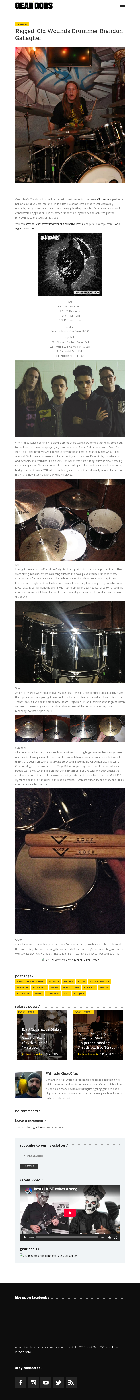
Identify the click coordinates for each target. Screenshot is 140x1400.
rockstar (23, 993)
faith (81, 981)
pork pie (89, 987)
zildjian (79, 993)
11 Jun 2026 (108, 1054)
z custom (52, 993)
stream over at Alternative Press (54, 224)
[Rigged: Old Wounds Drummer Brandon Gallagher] (28, 1084)
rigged (104, 987)
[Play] (24, 1237)
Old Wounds (104, 199)
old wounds (71, 987)
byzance (54, 981)
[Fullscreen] (115, 1237)
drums (68, 981)
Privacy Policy (23, 1351)
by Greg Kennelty (32, 1054)
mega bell (39, 987)
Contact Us (108, 1347)
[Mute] (109, 1237)
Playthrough (27, 1011)
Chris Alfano (69, 1073)
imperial (22, 987)
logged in (36, 1127)
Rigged (22, 24)
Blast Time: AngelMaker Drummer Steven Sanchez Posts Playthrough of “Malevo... (41, 1038)
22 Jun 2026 (52, 1054)
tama (38, 993)
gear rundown (100, 981)
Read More (92, 1347)
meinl (54, 987)
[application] (70, 1213)
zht (66, 993)
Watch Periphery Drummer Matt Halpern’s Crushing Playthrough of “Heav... (97, 1040)
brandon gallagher (30, 981)
